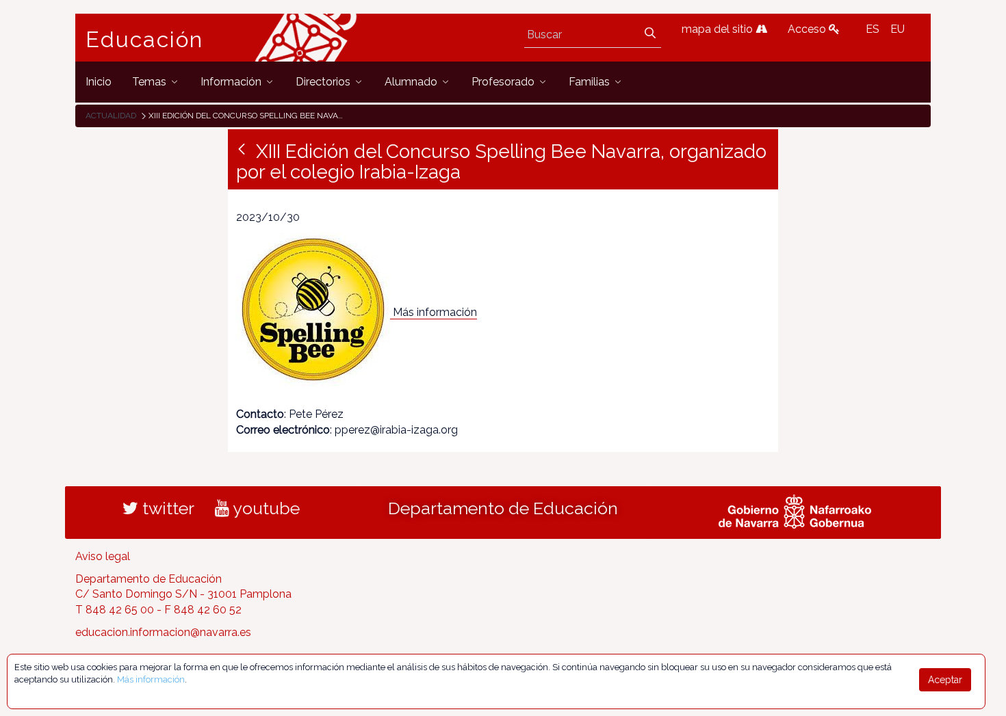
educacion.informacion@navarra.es (163, 632)
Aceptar (945, 679)
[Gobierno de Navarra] (795, 509)
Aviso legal (102, 556)
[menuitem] (98, 82)
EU (897, 29)
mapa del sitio (719, 29)
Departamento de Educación (503, 508)
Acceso (808, 29)
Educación (144, 40)
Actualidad (111, 115)
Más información (435, 312)
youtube (264, 508)
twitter (166, 508)
